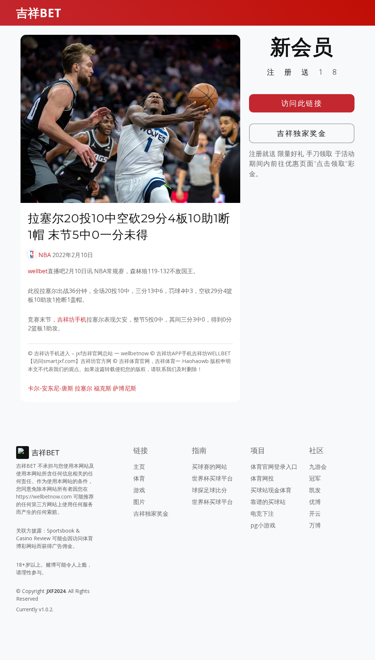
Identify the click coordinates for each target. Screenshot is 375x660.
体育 (139, 478)
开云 (315, 513)
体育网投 (262, 478)
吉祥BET (38, 13)
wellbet (38, 271)
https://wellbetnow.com (44, 496)
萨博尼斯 (124, 388)
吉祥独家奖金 (301, 133)
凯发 (315, 490)
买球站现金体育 (271, 490)
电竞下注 (262, 513)
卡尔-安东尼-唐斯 (50, 388)
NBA (44, 255)
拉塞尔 (83, 388)
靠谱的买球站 (268, 502)
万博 (315, 525)
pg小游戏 (262, 525)
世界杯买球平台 (212, 478)
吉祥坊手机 (71, 319)
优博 (315, 502)
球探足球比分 (209, 490)
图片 (139, 502)
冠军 (315, 478)
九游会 (318, 467)
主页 (139, 467)
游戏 (139, 490)
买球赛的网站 (209, 467)
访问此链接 (302, 103)
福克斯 (102, 388)
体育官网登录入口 (273, 467)
